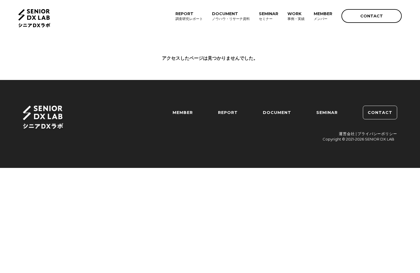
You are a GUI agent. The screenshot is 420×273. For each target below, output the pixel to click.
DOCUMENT (277, 112)
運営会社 (347, 133)
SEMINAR (327, 112)
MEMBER (183, 112)
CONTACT (371, 16)
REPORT (228, 112)
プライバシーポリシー (377, 133)
